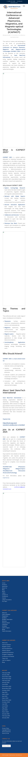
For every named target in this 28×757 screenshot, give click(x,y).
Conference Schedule (8, 656)
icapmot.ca (6, 477)
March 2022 (5, 694)
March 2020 (5, 712)
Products (4, 584)
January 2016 (5, 717)
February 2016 (6, 715)
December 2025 (6, 676)
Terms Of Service (6, 731)
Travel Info (5, 658)
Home (3, 583)
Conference (5, 596)
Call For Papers (6, 627)
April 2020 (5, 710)
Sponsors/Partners (7, 648)
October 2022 (6, 690)
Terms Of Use (5, 733)
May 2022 (4, 692)
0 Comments (14, 35)
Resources (4, 586)
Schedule (4, 626)
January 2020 (5, 713)
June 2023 (5, 684)
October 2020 (6, 702)
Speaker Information (7, 619)
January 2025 (5, 682)
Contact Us (5, 594)
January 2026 (5, 674)
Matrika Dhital (15, 37)
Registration (5, 616)
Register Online (6, 646)
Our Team (4, 601)
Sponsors (4, 621)
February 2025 (6, 680)
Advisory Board (6, 622)
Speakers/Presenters (7, 652)
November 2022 (6, 688)
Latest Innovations (6, 599)
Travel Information (6, 631)
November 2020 (6, 700)
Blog (3, 589)
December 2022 (6, 686)
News (3, 591)
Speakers (4, 617)
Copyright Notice (6, 730)
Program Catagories (7, 654)
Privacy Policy (5, 728)
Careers (4, 598)
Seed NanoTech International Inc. (15, 755)
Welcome (4, 612)
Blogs (3, 629)
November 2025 (6, 678)
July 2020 (4, 704)
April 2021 (4, 696)
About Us (4, 588)
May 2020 (4, 708)
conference (22, 35)
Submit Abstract (6, 614)
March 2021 (5, 698)
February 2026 (6, 672)
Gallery (3, 593)
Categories (5, 624)
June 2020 (5, 706)
